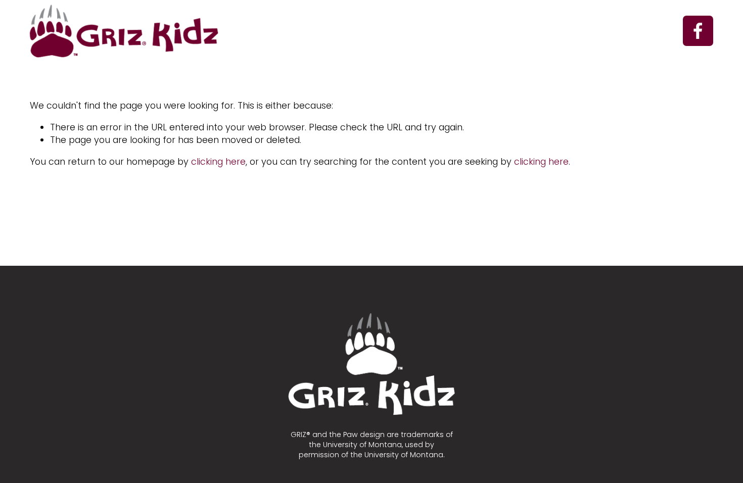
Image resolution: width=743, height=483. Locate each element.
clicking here (218, 161)
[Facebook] (698, 31)
